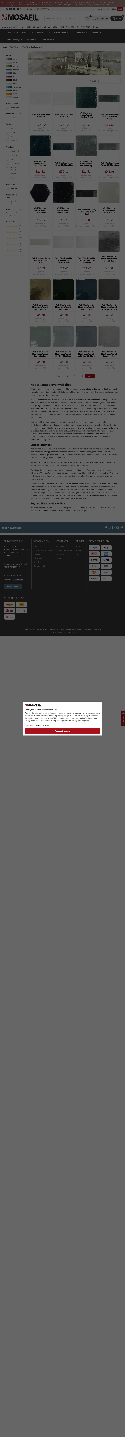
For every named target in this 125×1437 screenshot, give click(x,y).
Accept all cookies (62, 731)
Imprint (38, 725)
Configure (46, 725)
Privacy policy (83, 720)
